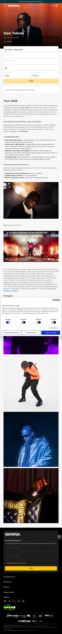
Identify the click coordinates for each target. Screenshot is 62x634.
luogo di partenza (10, 60)
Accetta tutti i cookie (50, 332)
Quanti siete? (9, 72)
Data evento (8, 54)
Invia (31, 568)
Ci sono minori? (37, 72)
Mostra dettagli (53, 328)
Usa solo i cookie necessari (11, 332)
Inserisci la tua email (12, 556)
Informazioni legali (22, 630)
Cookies (34, 630)
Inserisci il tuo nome (12, 547)
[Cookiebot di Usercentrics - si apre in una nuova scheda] (53, 300)
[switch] (23, 322)
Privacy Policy (21, 563)
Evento (7, 48)
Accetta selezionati (31, 332)
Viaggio (7, 66)
